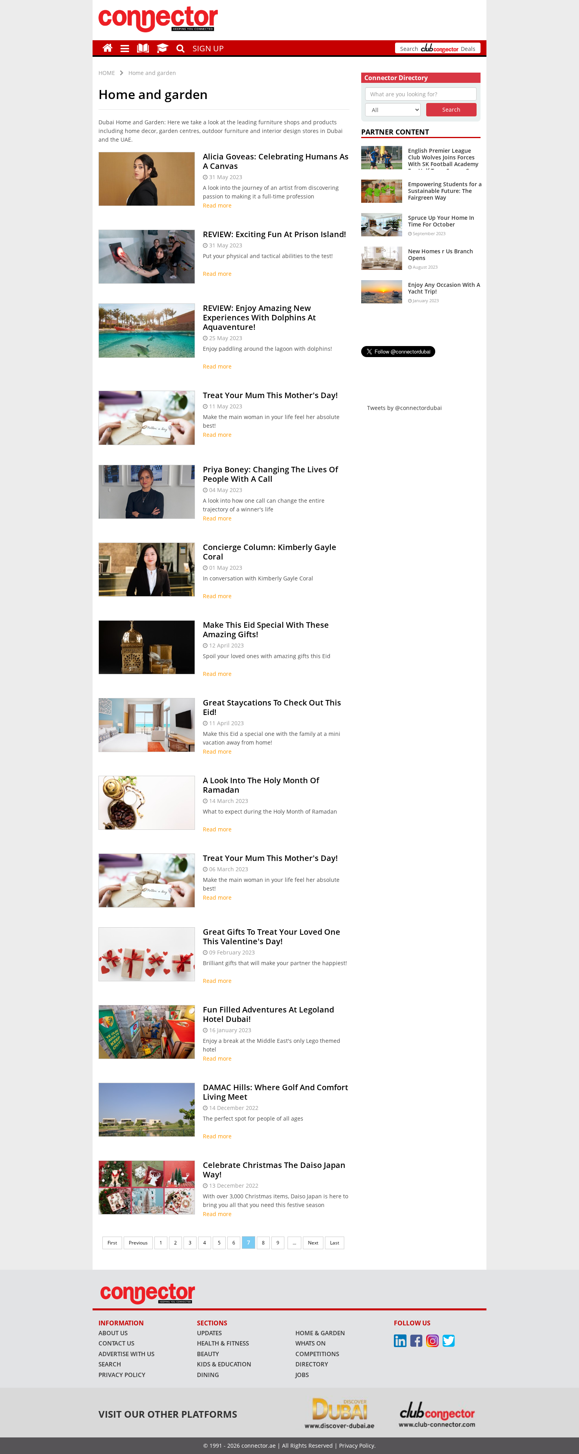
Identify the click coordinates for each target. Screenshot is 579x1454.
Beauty (208, 1354)
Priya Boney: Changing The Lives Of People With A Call (270, 474)
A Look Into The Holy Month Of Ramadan (261, 785)
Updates (209, 1333)
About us (113, 1333)
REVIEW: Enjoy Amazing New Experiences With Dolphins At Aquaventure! (259, 317)
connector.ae (258, 1445)
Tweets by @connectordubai (404, 408)
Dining (208, 1375)
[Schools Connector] (163, 47)
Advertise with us (126, 1354)
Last (334, 1242)
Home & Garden (320, 1333)
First (112, 1242)
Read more (217, 205)
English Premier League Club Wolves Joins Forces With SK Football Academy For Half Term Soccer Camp (444, 160)
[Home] (107, 47)
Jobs (302, 1375)
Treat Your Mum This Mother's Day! (270, 395)
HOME (106, 73)
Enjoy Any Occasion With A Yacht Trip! (444, 288)
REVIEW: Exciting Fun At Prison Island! (274, 234)
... (294, 1242)
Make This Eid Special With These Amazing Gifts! (266, 629)
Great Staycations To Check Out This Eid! (272, 707)
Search (109, 1364)
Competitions (317, 1354)
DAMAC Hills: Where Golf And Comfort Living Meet (275, 1092)
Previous (138, 1242)
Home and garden (152, 73)
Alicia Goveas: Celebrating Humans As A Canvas (276, 161)
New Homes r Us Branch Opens (440, 254)
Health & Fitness (223, 1343)
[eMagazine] (143, 47)
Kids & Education (224, 1364)
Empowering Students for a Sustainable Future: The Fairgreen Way (445, 190)
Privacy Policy (121, 1375)
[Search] (181, 47)
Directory (311, 1364)
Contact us (116, 1343)
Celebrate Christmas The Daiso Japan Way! (274, 1170)
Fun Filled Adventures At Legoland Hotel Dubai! (268, 1014)
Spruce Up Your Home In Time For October (441, 221)
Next (313, 1242)
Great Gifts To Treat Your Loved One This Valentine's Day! (271, 936)
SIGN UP (208, 48)
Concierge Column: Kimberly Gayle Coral (269, 552)
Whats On (310, 1343)
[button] (125, 47)
